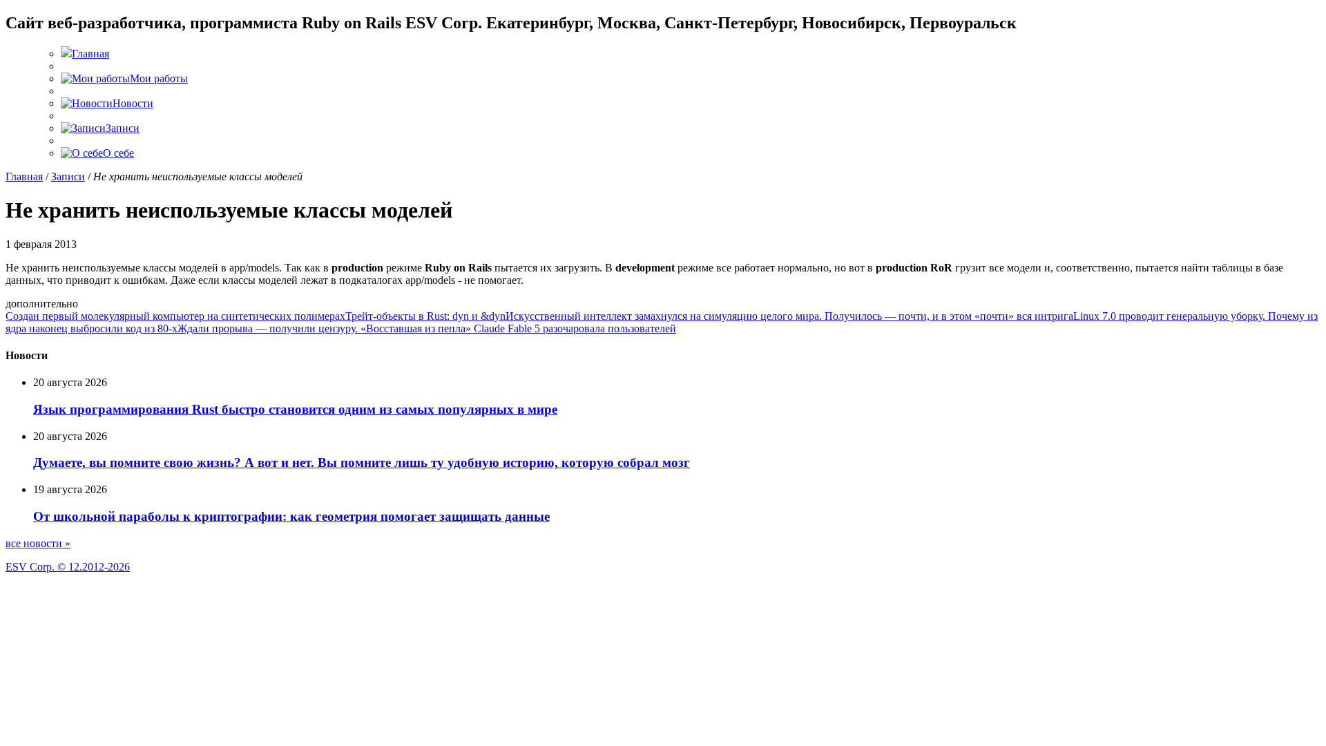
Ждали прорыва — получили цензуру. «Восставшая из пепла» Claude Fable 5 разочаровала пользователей (426, 328)
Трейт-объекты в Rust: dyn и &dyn (425, 316)
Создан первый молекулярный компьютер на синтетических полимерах (175, 316)
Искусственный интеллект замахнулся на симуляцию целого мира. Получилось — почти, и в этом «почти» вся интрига (789, 316)
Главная (24, 176)
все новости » (38, 543)
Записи (68, 176)
